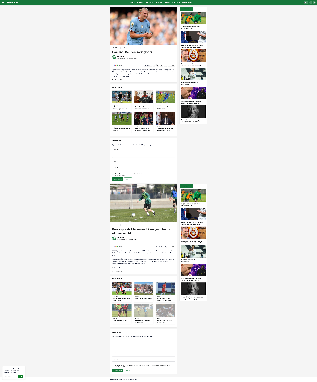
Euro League (149, 2)
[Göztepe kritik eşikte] (122, 314)
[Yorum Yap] (157, 65)
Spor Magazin (158, 2)
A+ (161, 65)
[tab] (200, 9)
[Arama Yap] (310, 2)
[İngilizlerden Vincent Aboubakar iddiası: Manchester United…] (193, 95)
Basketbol (140, 2)
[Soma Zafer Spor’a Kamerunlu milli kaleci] (143, 101)
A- (165, 65)
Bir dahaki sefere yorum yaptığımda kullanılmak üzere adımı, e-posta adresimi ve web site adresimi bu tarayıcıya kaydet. (144, 174)
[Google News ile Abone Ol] (118, 65)
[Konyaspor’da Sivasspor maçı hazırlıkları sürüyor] (193, 20)
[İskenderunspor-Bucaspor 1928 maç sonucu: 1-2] (165, 101)
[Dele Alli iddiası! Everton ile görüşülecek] (193, 76)
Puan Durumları (187, 2)
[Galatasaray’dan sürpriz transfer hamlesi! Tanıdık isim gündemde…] (193, 58)
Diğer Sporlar (176, 2)
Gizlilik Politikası (8, 376)
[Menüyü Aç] (2, 2)
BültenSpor (12, 2)
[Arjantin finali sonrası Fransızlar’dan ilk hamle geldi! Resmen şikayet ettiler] (143, 122)
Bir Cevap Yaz (116, 141)
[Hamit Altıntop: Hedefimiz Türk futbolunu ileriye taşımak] (165, 122)
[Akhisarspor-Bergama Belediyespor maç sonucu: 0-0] (122, 101)
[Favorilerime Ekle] (154, 65)
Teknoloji (167, 2)
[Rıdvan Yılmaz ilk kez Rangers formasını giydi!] (165, 292)
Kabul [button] (20, 376)
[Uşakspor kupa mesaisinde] (143, 292)
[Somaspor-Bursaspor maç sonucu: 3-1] (122, 122)
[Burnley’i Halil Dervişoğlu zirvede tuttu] (165, 314)
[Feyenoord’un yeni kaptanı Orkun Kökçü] (122, 292)
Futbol (132, 2)
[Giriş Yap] (314, 2)
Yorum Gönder (118, 179)
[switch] (306, 2)
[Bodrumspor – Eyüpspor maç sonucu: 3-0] (143, 314)
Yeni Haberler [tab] (186, 8)
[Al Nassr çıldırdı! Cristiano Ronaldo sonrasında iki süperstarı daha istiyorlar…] (193, 39)
